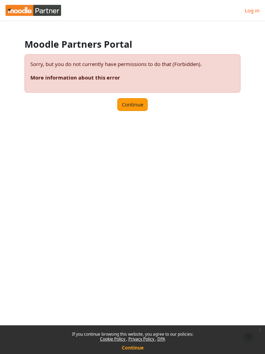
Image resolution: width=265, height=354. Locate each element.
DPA (161, 339)
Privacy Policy (141, 339)
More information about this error (75, 77)
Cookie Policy (113, 339)
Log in (252, 10)
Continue (133, 347)
